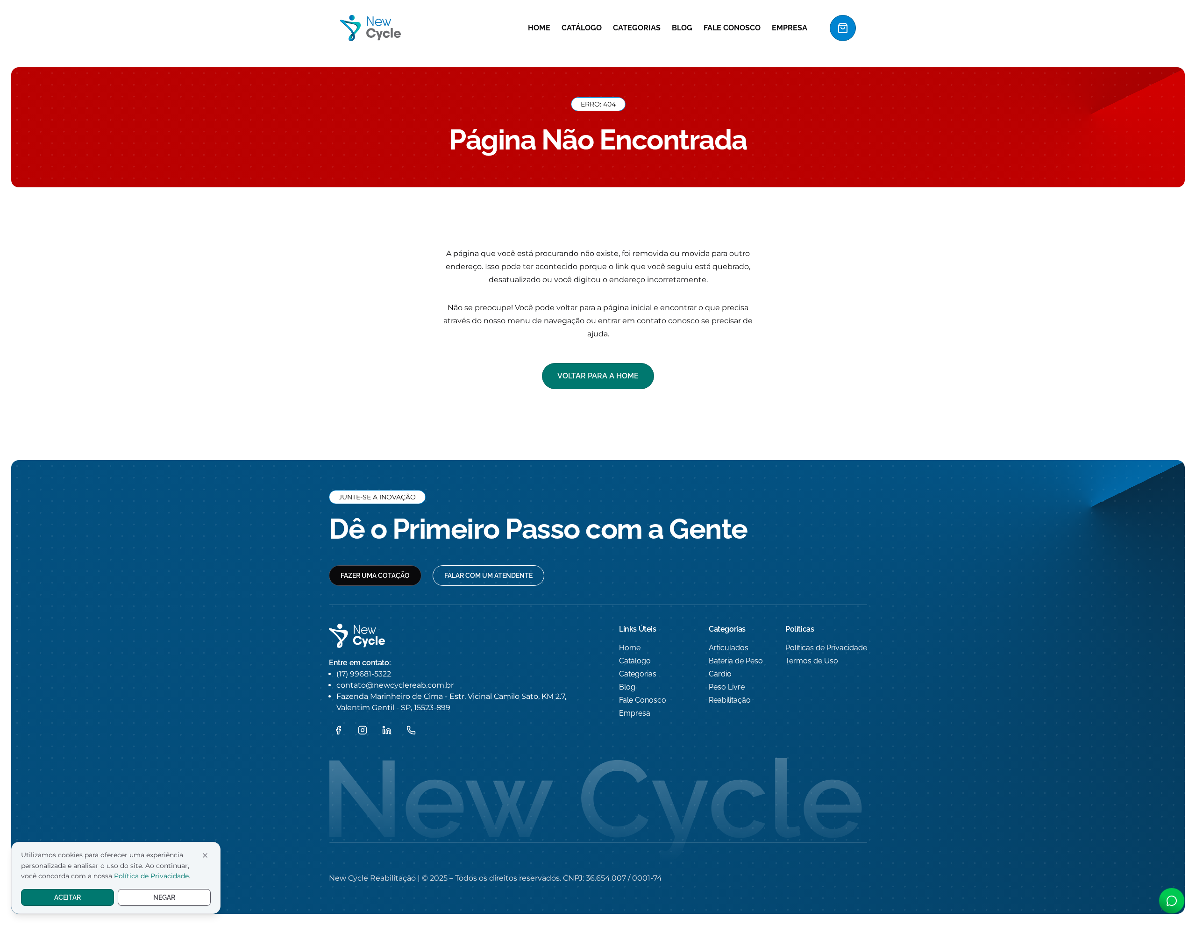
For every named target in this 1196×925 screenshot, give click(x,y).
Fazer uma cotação (375, 575)
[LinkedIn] (386, 730)
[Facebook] (338, 730)
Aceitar (67, 897)
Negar (164, 897)
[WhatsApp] (411, 730)
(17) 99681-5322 (363, 673)
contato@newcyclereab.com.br (395, 685)
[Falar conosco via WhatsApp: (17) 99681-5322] (1172, 901)
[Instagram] (362, 730)
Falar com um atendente (488, 575)
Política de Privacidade (151, 876)
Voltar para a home (598, 375)
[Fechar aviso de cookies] (205, 855)
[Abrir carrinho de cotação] (843, 28)
